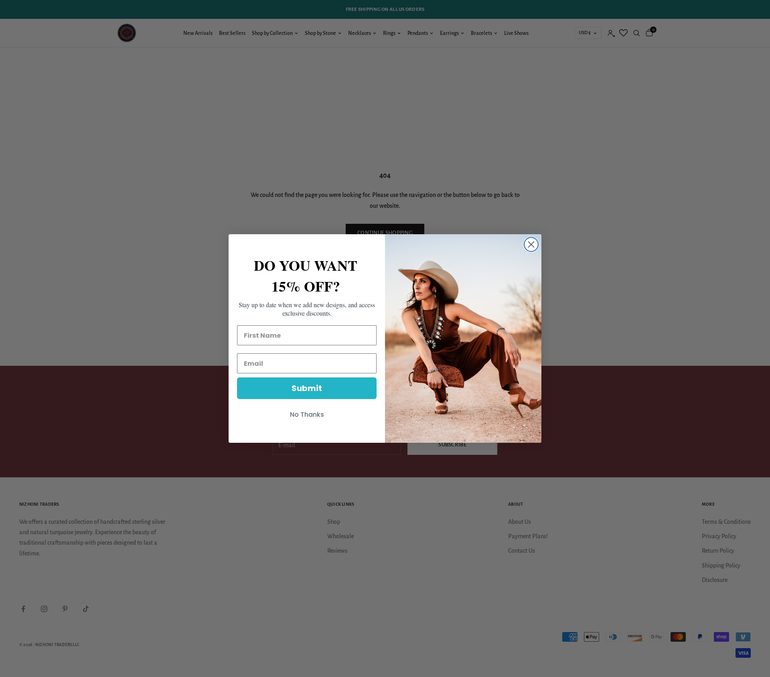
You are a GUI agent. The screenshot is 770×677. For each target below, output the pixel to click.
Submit (307, 388)
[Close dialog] (531, 244)
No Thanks (307, 414)
